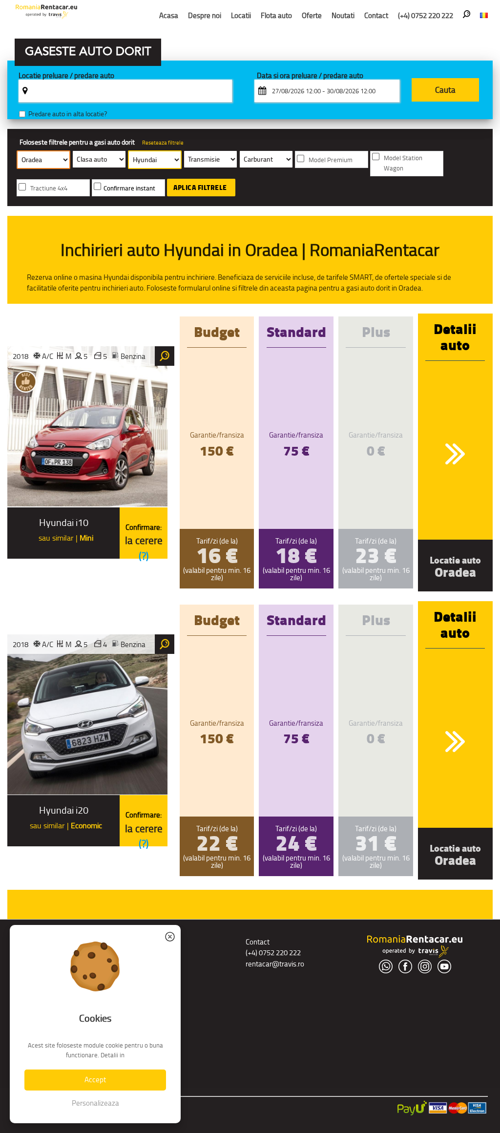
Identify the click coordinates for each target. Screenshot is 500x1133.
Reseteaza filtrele (163, 143)
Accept (95, 1079)
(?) (144, 556)
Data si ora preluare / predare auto (310, 76)
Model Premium (331, 160)
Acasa (168, 15)
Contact (376, 15)
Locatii (241, 15)
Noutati (343, 15)
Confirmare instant (129, 188)
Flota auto (276, 15)
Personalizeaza (95, 1103)
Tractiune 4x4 (48, 188)
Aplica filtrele (200, 187)
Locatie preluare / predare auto (66, 76)
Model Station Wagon (403, 163)
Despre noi (204, 15)
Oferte (312, 15)
